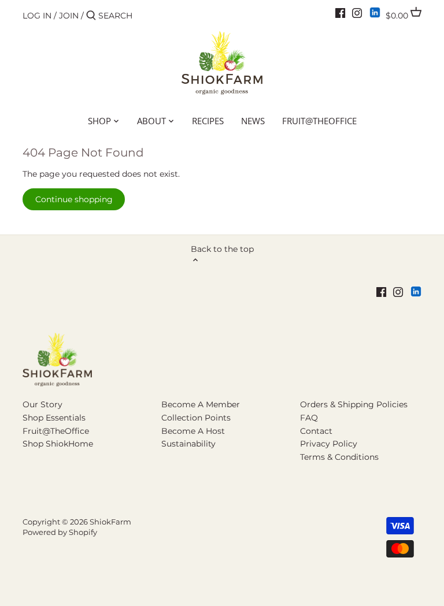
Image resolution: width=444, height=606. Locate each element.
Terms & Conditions (339, 457)
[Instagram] (357, 13)
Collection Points (196, 417)
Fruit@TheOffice (56, 431)
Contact (316, 431)
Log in (37, 15)
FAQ (309, 417)
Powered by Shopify (60, 532)
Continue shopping (74, 199)
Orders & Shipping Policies (354, 404)
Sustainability (188, 443)
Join (69, 15)
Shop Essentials (54, 417)
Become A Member (200, 404)
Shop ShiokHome (58, 443)
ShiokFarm (110, 522)
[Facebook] (340, 13)
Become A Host (193, 431)
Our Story (42, 404)
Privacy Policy (328, 443)
